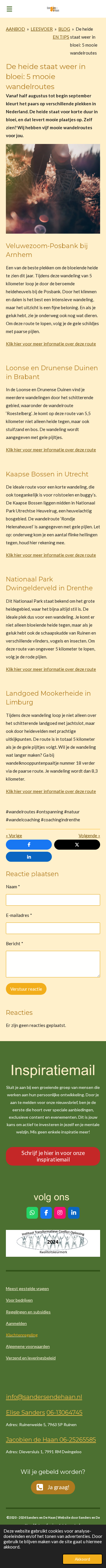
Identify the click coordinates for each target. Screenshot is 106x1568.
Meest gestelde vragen (27, 1288)
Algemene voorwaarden (28, 1346)
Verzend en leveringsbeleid (31, 1357)
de (36, 1439)
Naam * (13, 886)
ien (27, 1439)
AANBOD (15, 29)
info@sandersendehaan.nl (44, 1396)
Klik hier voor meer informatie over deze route (51, 343)
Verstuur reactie (26, 989)
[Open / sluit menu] (9, 9)
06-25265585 (77, 1439)
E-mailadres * (19, 915)
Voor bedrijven (19, 1299)
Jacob (14, 1439)
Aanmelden (16, 1323)
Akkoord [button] (82, 1559)
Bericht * (14, 943)
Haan (49, 1439)
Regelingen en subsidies (28, 1311)
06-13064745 (64, 1412)
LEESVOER (42, 29)
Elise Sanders (25, 1412)
